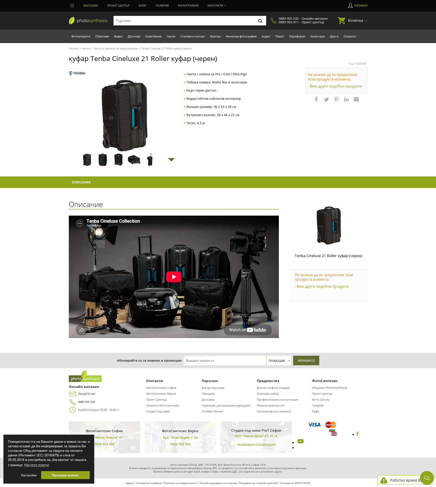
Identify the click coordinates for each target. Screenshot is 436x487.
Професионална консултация (277, 399)
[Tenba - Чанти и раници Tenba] (77, 73)
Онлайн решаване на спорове (218, 483)
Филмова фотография (241, 36)
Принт (118, 5)
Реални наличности (271, 405)
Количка (355, 20)
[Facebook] (358, 434)
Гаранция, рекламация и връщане (226, 405)
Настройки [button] (29, 475)
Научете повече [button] (36, 464)
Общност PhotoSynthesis (329, 388)
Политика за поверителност (181, 483)
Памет (279, 36)
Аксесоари (317, 36)
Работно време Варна (409, 480)
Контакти (215, 5)
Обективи (102, 36)
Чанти (171, 36)
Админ (130, 483)
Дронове (134, 36)
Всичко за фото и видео (273, 388)
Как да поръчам (213, 388)
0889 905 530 (86, 402)
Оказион (350, 36)
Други (334, 36)
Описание (81, 182)
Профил (360, 5)
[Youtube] (300, 442)
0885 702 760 (180, 444)
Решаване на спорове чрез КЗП (258, 483)
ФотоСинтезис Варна (161, 394)
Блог (142, 5)
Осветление (153, 36)
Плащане (208, 394)
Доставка (208, 399)
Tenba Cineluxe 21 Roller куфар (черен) (328, 256)
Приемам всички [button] (65, 475)
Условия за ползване (148, 483)
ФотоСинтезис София (161, 388)
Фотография (188, 5)
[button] (317, 101)
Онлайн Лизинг (212, 411)
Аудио (266, 36)
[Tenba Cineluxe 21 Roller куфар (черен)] (329, 225)
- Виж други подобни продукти (335, 86)
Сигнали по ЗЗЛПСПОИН (295, 483)
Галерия (162, 5)
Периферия (297, 36)
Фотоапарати (80, 36)
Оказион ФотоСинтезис (162, 405)
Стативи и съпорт (192, 36)
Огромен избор (268, 394)
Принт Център (156, 399)
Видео (118, 36)
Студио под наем (158, 411)
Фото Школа (320, 399)
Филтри (215, 36)
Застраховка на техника (274, 411)
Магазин (90, 5)
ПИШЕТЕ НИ (86, 394)
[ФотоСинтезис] (88, 21)
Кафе (315, 411)
